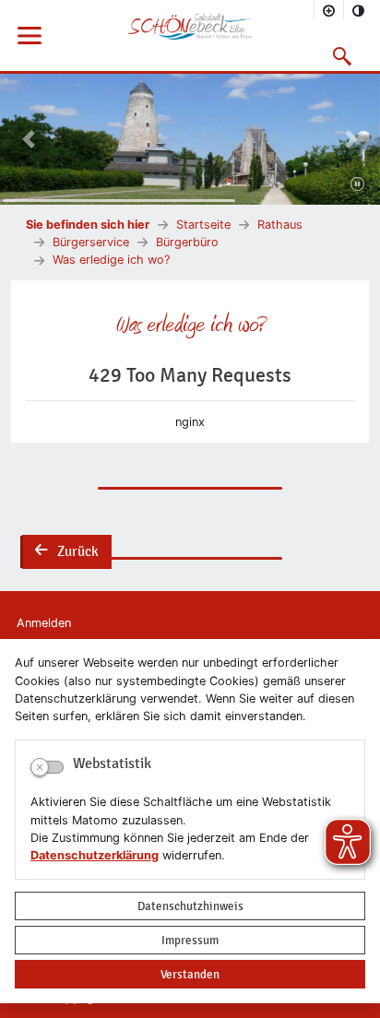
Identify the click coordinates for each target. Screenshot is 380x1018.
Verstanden (190, 974)
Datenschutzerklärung (94, 855)
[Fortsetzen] (357, 185)
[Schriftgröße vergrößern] (329, 10)
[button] (343, 56)
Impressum (190, 940)
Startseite (203, 224)
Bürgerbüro (187, 242)
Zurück (65, 553)
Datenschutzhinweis (190, 906)
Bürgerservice (91, 242)
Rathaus (280, 224)
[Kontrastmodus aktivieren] (359, 10)
